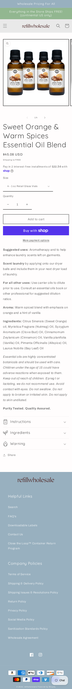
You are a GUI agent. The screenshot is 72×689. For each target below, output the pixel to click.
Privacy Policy (17, 610)
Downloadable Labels (22, 525)
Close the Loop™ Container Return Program (32, 546)
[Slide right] (44, 117)
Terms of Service (19, 574)
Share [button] (12, 455)
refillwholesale (30, 687)
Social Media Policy (21, 619)
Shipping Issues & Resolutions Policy (33, 592)
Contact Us (15, 534)
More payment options (36, 240)
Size (5, 178)
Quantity (8, 196)
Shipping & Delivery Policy (26, 583)
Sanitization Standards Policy (28, 628)
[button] (5, 25)
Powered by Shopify (47, 687)
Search (13, 507)
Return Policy (17, 601)
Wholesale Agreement (23, 637)
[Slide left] (27, 117)
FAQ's (12, 516)
